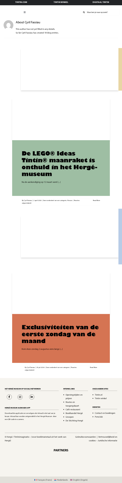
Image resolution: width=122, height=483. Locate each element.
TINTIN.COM (21, 2)
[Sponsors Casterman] (37, 456)
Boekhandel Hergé (74, 413)
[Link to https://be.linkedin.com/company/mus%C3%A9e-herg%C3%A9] (31, 396)
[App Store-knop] (13, 423)
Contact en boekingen (105, 413)
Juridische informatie (107, 440)
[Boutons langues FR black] (50, 11)
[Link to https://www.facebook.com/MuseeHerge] (9, 396)
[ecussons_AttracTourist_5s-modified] (81, 465)
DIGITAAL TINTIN (101, 2)
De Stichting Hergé (74, 420)
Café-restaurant (73, 409)
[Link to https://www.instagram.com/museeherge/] (20, 397)
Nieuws (69, 200)
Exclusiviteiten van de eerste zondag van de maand (60, 334)
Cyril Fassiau (28, 200)
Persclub (99, 416)
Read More (96, 200)
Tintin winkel (101, 398)
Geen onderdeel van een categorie (55, 200)
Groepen (70, 416)
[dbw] (41, 465)
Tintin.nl (98, 394)
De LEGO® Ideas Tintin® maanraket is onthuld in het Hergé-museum (59, 163)
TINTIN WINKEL (61, 2)
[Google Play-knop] (31, 423)
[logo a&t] (101, 465)
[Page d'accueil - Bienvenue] (11, 12)
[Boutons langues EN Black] (69, 11)
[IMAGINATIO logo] (79, 456)
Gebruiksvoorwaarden (85, 436)
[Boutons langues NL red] (60, 11)
